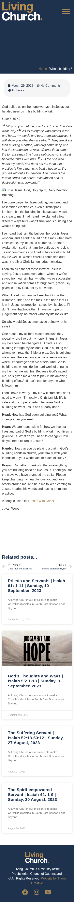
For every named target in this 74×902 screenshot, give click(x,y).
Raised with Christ (41, 501)
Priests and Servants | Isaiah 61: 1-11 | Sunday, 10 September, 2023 (36, 585)
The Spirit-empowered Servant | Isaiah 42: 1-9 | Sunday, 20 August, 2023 (32, 794)
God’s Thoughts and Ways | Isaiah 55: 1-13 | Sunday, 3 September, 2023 (35, 681)
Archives (18, 90)
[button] (66, 11)
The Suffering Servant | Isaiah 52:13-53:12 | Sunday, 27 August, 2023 (36, 737)
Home (42, 68)
